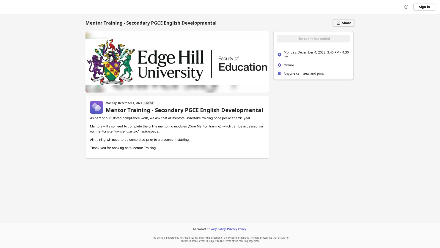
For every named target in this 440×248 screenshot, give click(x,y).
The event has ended (313, 39)
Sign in (424, 7)
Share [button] (346, 23)
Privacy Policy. (216, 229)
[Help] (406, 6)
